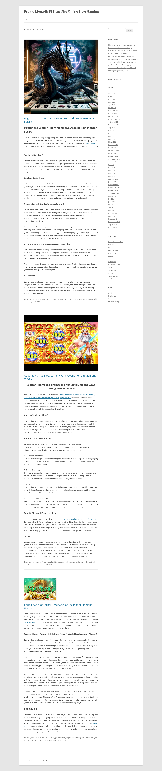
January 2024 (112, 182)
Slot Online (45, 738)
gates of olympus (66, 562)
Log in (110, 293)
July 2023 (111, 199)
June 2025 (111, 133)
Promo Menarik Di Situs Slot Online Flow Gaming (61, 11)
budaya (111, 245)
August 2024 (112, 162)
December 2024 (113, 150)
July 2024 (111, 165)
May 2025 (111, 136)
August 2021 (112, 225)
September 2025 (114, 125)
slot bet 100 (112, 262)
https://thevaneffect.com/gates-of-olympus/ (79, 519)
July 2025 (111, 130)
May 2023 (111, 205)
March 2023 (112, 210)
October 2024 (113, 156)
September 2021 (114, 222)
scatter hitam (90, 143)
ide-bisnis (27, 761)
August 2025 (112, 128)
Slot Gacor (112, 267)
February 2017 (113, 227)
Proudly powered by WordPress (42, 761)
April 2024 (111, 173)
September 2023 (114, 193)
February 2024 (113, 179)
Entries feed (112, 296)
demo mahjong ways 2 (66, 738)
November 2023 (114, 187)
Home (26, 20)
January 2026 (112, 113)
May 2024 (111, 170)
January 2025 (112, 148)
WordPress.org (113, 302)
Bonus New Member (115, 242)
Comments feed (114, 299)
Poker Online (112, 253)
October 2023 (113, 190)
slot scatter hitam (34, 565)
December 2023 (113, 185)
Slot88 (110, 273)
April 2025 (111, 139)
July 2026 (111, 96)
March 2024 (112, 176)
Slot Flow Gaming (114, 264)
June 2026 (111, 99)
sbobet (110, 256)
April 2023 (111, 207)
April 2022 (111, 216)
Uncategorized (47, 562)
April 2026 (111, 105)
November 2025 (114, 119)
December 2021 (113, 219)
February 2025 (113, 145)
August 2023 (112, 196)
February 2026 (113, 110)
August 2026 (112, 93)
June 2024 (111, 168)
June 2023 (111, 202)
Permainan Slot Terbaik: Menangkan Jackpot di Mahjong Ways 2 (58, 606)
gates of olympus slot (80, 562)
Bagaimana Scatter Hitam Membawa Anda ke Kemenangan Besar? (59, 120)
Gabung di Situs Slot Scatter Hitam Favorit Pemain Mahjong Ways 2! (60, 377)
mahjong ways (113, 250)
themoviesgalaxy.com (32, 622)
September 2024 (114, 159)
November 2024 (114, 153)
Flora (110, 247)
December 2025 (113, 116)
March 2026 (112, 108)
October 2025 (113, 122)
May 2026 (111, 102)
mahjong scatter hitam (82, 738)
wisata (110, 279)
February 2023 (113, 213)
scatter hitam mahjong (78, 299)
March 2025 (112, 142)
